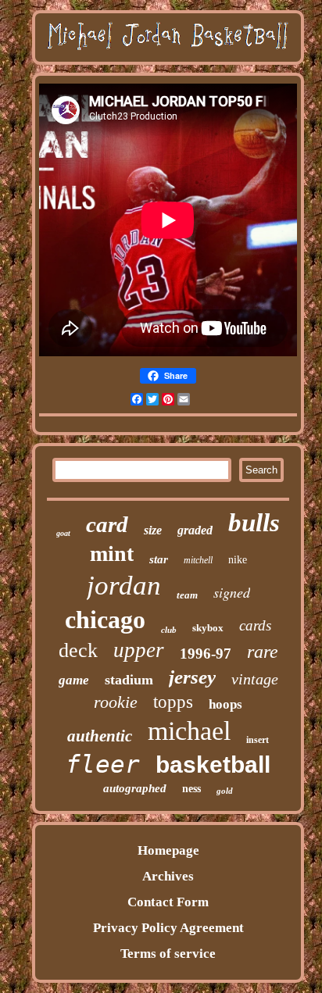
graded (195, 530)
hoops (225, 704)
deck (78, 650)
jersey (192, 677)
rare (262, 651)
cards (255, 625)
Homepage (168, 850)
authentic (99, 736)
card (107, 524)
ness (191, 789)
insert (257, 739)
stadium (129, 680)
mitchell (198, 560)
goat (63, 533)
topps (173, 702)
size (153, 530)
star (158, 559)
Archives (168, 876)
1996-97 (205, 653)
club (169, 629)
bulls (254, 523)
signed (231, 592)
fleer (103, 764)
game (74, 680)
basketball (213, 764)
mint (112, 553)
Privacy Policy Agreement (168, 927)
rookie (116, 702)
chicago (105, 619)
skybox (208, 628)
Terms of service (168, 953)
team (187, 595)
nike (237, 560)
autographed (134, 788)
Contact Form (168, 902)
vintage (254, 679)
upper (138, 650)
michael (189, 730)
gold (224, 790)
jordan (124, 585)
